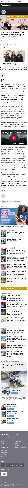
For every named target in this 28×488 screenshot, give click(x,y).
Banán (7, 64)
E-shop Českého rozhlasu (10, 361)
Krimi (3, 213)
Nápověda (17, 439)
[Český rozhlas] (5, 1)
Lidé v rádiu (18, 441)
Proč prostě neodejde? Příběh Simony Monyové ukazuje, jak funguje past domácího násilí (16, 252)
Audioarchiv (19, 8)
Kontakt (17, 445)
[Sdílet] (4, 81)
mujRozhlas (4, 206)
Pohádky (11, 213)
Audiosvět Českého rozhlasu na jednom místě (12, 226)
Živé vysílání (5, 219)
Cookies (3, 484)
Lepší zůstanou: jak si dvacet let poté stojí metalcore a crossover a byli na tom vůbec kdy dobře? (17, 304)
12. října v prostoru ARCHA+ (9, 176)
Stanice (3, 441)
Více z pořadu (6, 293)
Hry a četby (5, 210)
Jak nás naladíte (19, 437)
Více (23, 16)
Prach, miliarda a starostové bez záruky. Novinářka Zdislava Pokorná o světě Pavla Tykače (17, 273)
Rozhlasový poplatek (20, 447)
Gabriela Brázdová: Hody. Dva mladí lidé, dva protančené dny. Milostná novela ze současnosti (16, 266)
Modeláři (3, 41)
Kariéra (16, 443)
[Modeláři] (14, 24)
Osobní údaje (10, 484)
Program (12, 8)
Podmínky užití (17, 484)
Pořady (17, 16)
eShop (3, 443)
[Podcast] (1, 81)
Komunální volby (5, 439)
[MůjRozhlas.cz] (3, 48)
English (24, 484)
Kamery (25, 8)
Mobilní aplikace (5, 457)
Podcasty (3, 454)
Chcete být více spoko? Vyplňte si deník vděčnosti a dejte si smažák (16, 280)
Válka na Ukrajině (5, 437)
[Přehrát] (2, 75)
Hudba (3, 16)
